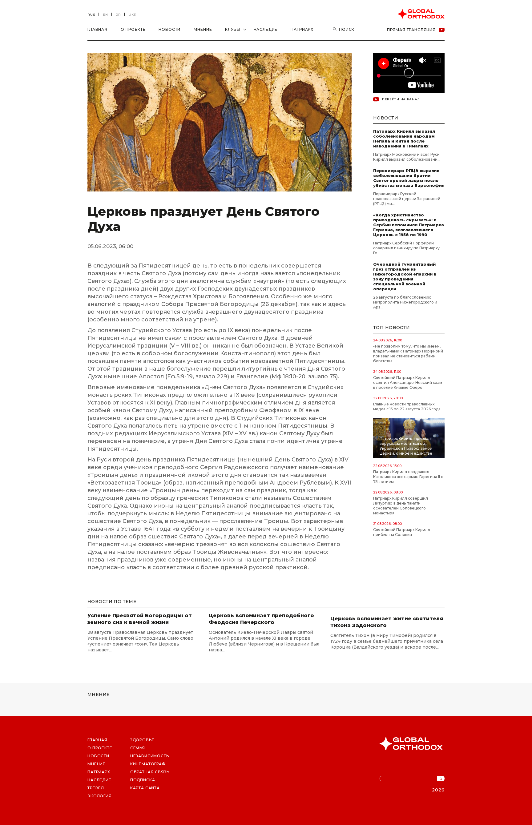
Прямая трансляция (411, 29)
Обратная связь (149, 772)
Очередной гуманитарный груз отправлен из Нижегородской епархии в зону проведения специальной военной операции (404, 276)
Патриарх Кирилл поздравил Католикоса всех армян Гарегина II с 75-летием (408, 476)
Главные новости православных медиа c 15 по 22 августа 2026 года (407, 406)
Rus (91, 15)
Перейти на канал (401, 99)
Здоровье (142, 740)
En (105, 15)
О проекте (133, 29)
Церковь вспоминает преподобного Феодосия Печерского (261, 619)
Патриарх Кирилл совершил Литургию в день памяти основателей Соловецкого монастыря (400, 505)
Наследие (266, 29)
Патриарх (302, 29)
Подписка (142, 780)
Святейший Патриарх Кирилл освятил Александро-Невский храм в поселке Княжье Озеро (407, 382)
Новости (169, 29)
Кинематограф (148, 764)
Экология (99, 796)
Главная (97, 29)
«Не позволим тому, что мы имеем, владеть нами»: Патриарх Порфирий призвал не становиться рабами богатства (408, 353)
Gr (118, 15)
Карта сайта (145, 788)
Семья (137, 748)
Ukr (133, 15)
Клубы (232, 29)
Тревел (95, 788)
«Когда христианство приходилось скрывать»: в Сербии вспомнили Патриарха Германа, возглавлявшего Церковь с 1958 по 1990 (408, 224)
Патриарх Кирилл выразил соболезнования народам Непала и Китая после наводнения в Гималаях (404, 138)
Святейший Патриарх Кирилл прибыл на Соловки (401, 532)
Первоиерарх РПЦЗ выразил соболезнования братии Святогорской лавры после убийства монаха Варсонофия (409, 178)
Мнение (203, 29)
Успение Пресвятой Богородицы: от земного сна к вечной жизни (139, 619)
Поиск (346, 29)
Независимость (149, 756)
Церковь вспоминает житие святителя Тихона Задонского (386, 622)
